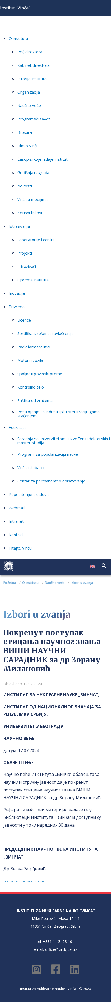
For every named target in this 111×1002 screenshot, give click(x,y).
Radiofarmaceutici (33, 346)
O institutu (18, 38)
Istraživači (26, 266)
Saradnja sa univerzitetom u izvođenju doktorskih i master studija (63, 440)
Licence (24, 320)
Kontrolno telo (30, 387)
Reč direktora (29, 51)
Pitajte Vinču (20, 548)
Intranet (16, 521)
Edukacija (17, 427)
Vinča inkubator (31, 467)
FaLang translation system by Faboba (24, 880)
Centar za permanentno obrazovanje (51, 481)
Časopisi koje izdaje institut (42, 159)
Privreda (17, 306)
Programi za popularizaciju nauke (47, 454)
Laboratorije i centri (35, 239)
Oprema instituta (33, 279)
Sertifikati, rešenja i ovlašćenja (45, 333)
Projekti (24, 253)
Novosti (24, 186)
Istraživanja (19, 226)
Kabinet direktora (33, 65)
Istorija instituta (32, 78)
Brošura (24, 132)
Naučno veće (29, 105)
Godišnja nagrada (33, 172)
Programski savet (33, 118)
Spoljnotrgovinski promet (40, 373)
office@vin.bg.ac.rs (61, 949)
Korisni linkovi (29, 212)
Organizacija (28, 92)
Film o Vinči (27, 145)
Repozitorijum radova (29, 494)
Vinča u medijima (32, 199)
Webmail (17, 507)
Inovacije (17, 293)
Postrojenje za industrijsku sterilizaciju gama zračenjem (58, 413)
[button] (104, 565)
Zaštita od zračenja (35, 400)
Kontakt (16, 534)
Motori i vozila (30, 360)
